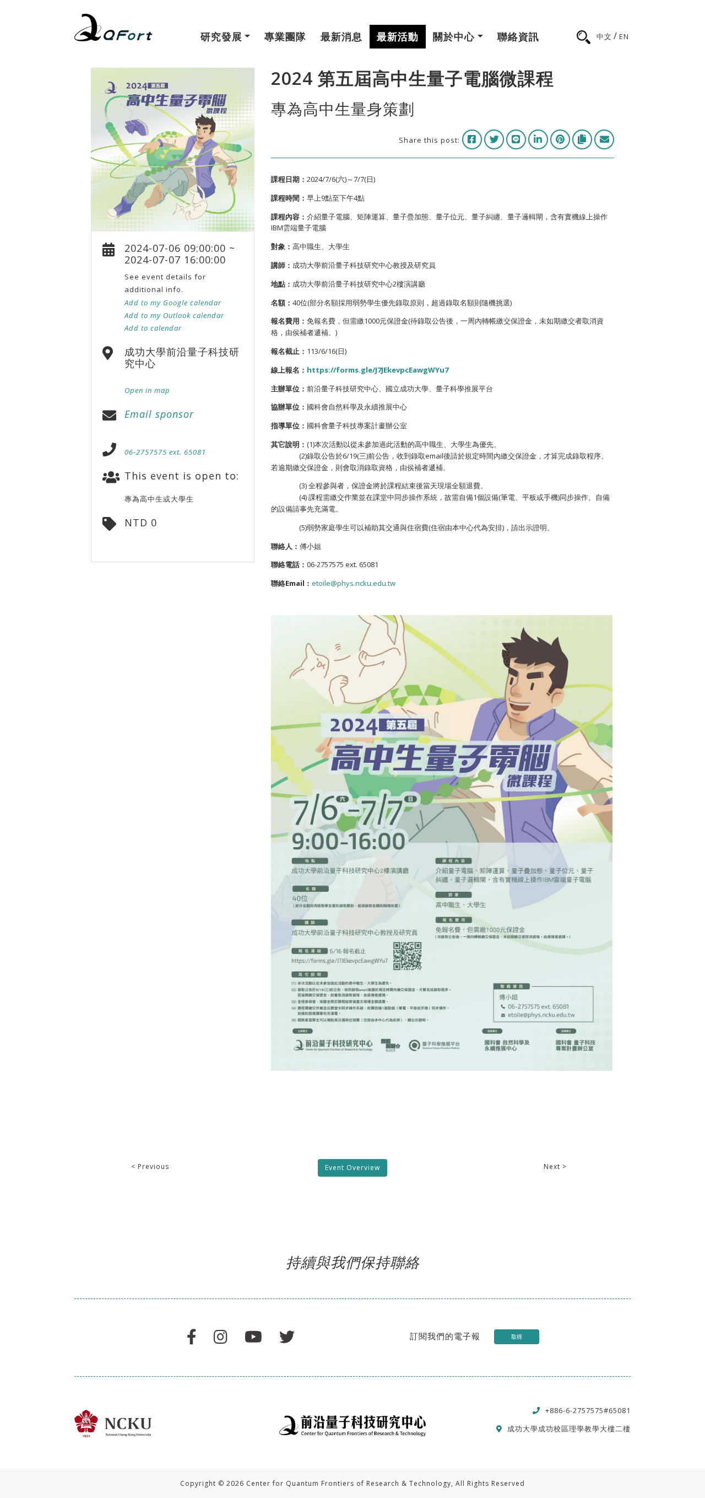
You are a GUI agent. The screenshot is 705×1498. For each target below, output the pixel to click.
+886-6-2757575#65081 (588, 1410)
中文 (604, 36)
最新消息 (341, 36)
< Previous (150, 1166)
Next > (555, 1166)
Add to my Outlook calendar (174, 315)
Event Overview (352, 1167)
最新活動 (398, 36)
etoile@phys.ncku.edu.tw (353, 583)
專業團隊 (285, 36)
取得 (516, 1336)
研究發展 (221, 36)
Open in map (147, 390)
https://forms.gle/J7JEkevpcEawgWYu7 (377, 370)
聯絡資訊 (518, 36)
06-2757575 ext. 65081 (165, 452)
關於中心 (454, 36)
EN (624, 36)
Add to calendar (153, 328)
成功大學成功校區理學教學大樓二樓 (569, 1429)
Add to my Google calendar (172, 303)
